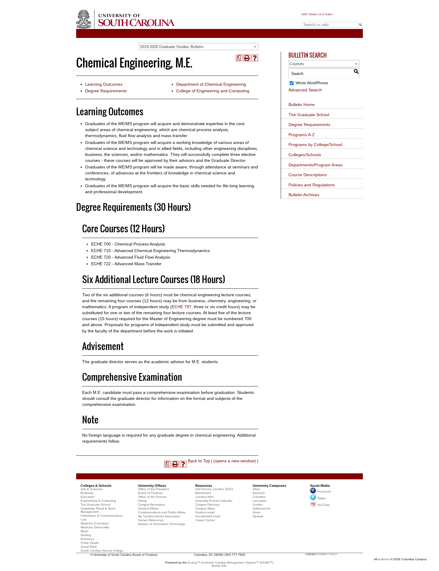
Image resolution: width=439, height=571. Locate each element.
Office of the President (153, 489)
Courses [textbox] (297, 64)
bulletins (383, 559)
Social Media (320, 485)
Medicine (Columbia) (94, 523)
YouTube (323, 504)
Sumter (258, 504)
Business (87, 493)
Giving (142, 500)
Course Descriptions (307, 174)
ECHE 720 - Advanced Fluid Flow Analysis (130, 257)
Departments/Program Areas (315, 164)
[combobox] (198, 46)
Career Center (205, 520)
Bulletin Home (301, 104)
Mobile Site (219, 565)
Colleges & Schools (96, 485)
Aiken (256, 489)
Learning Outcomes (103, 84)
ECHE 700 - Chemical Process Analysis (128, 244)
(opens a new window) (235, 460)
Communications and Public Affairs (161, 512)
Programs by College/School (315, 144)
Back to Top (199, 460)
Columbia (259, 496)
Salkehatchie (262, 508)
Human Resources (150, 520)
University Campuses (269, 485)
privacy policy (328, 554)
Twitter (321, 498)
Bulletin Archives (303, 194)
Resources (203, 485)
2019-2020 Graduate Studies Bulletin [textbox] (171, 46)
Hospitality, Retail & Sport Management (98, 510)
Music (84, 531)
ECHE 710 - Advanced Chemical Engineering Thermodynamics (150, 250)
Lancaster (259, 500)
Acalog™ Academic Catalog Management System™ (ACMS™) (230, 562)
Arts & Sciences (91, 489)
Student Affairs (148, 508)
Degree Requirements (106, 90)
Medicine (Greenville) (95, 527)
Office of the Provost (152, 496)
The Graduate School (308, 114)
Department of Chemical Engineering (211, 84)
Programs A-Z (301, 134)
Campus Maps (205, 508)
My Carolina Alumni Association (159, 516)
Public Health (90, 542)
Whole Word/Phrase (312, 83)
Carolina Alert (204, 496)
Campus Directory (207, 504)
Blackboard (203, 493)
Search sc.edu (317, 19)
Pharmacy (87, 539)
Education (88, 496)
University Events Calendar (213, 500)
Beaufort (259, 493)
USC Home (309, 14)
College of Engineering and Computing (212, 90)
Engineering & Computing (98, 500)
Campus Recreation (151, 504)
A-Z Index (326, 14)
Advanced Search (305, 90)
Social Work (89, 546)
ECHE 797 (181, 306)
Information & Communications (102, 515)
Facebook (324, 491)
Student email (204, 512)
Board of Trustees (150, 493)
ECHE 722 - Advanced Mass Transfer (126, 263)
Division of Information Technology (161, 524)
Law (83, 519)
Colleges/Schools (304, 154)
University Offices (152, 485)
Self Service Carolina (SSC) (214, 489)
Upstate (258, 516)
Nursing (86, 535)
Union (257, 512)
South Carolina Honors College (102, 550)
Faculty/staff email (207, 516)
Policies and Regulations (311, 184)
